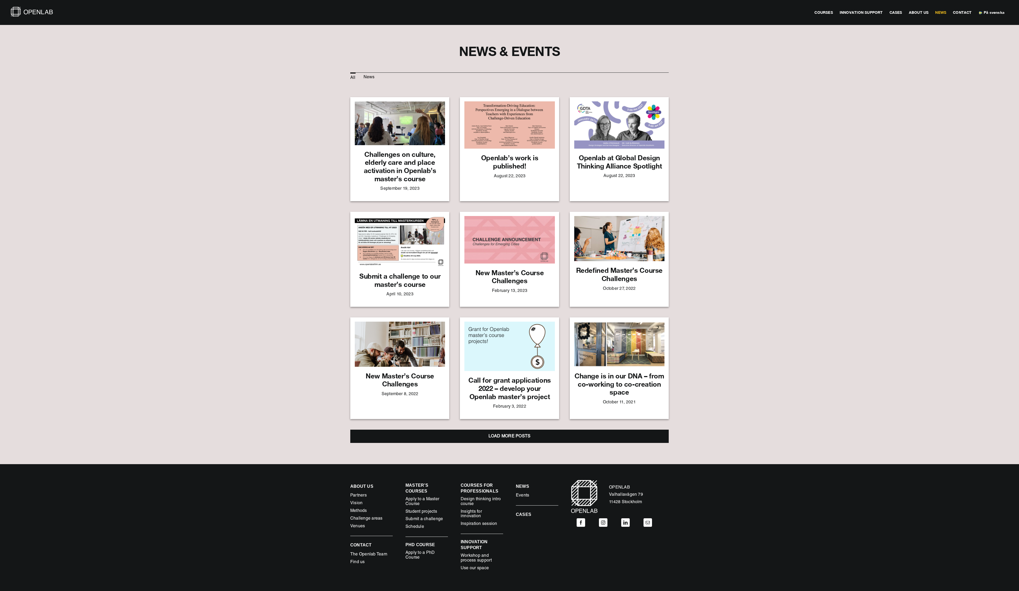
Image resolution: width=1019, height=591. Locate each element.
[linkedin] (625, 522)
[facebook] (581, 522)
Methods (358, 511)
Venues (357, 526)
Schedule (414, 527)
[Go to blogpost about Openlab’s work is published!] (509, 149)
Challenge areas (366, 519)
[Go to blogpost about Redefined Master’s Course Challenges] (619, 259)
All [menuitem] (353, 78)
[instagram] (603, 522)
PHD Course (420, 544)
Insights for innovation (471, 514)
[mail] (648, 522)
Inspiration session (479, 524)
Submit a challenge (424, 519)
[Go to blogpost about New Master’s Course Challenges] (509, 259)
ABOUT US (361, 486)
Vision (356, 503)
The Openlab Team (368, 555)
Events (522, 496)
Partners (358, 496)
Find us (357, 562)
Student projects (421, 512)
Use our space (475, 568)
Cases (523, 514)
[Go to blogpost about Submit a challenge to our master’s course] (399, 259)
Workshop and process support (476, 558)
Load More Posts (510, 436)
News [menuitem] (369, 77)
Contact (361, 545)
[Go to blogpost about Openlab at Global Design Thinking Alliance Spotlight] (619, 149)
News (522, 486)
